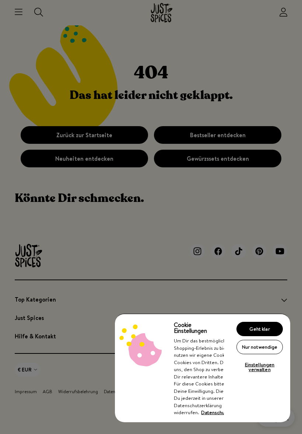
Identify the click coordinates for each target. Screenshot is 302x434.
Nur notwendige (260, 347)
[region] (202, 367)
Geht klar (259, 329)
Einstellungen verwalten (260, 367)
